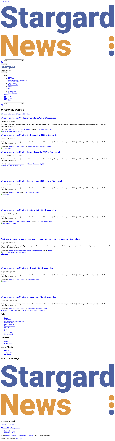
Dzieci (39, 129)
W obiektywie (12, 91)
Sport (9, 88)
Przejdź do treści (5, 1)
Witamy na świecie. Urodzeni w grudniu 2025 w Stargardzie (28, 118)
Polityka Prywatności (10, 431)
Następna (39, 310)
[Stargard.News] (8, 68)
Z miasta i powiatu (13, 85)
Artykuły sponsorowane (15, 250)
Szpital (50, 129)
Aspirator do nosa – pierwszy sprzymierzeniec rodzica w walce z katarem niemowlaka (40, 239)
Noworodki (44, 129)
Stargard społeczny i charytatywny (17, 80)
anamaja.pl (18, 438)
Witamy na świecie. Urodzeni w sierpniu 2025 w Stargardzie (28, 210)
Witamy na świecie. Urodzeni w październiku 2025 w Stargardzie (31, 152)
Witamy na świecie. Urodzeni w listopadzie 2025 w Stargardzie (29, 135)
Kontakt (6, 94)
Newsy (10, 77)
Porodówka (43, 146)
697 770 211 (8, 424)
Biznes (10, 90)
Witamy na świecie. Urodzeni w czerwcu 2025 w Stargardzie (28, 297)
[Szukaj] (22, 60)
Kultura (10, 86)
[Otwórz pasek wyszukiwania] (2, 62)
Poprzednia (7, 310)
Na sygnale (11, 78)
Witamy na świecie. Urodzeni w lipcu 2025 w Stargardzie (27, 268)
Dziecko (49, 250)
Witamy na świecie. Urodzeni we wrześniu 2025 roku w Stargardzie (32, 181)
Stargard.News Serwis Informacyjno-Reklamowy (19, 435)
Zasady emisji (8, 343)
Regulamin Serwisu (9, 432)
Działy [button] (6, 75)
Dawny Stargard (12, 83)
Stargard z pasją (12, 93)
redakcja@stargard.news (11, 428)
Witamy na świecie (13, 81)
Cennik (6, 341)
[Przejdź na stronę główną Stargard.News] (57, 58)
